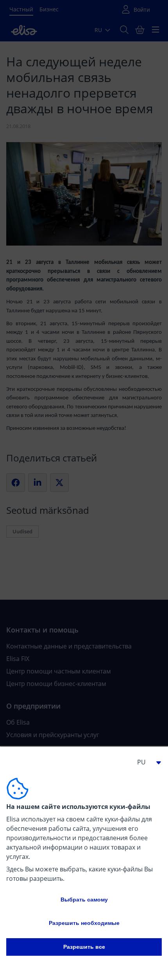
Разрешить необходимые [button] (84, 923)
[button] (146, 762)
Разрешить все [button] (84, 947)
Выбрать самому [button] (84, 899)
